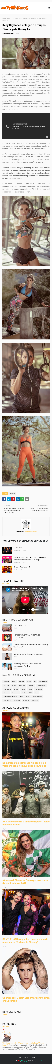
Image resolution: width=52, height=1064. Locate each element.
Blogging (24, 1061)
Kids (36, 693)
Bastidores (7, 700)
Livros (28, 696)
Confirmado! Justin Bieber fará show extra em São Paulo (26, 999)
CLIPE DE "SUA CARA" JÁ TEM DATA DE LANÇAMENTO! (27, 636)
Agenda (21, 681)
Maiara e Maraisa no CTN (22, 567)
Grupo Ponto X (18, 548)
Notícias (14, 18)
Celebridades (43, 681)
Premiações (7, 689)
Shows (29, 681)
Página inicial (6, 18)
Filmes (30, 689)
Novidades (38, 689)
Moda (24, 693)
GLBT (30, 693)
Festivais (22, 685)
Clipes (16, 689)
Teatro (23, 689)
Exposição (17, 700)
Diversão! (31, 685)
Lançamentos (41, 685)
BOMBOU (6, 685)
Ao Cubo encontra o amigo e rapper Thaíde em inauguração (26, 823)
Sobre (26, 1057)
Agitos (14, 685)
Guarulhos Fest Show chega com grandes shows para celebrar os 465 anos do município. (30, 558)
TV (35, 681)
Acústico (26, 700)
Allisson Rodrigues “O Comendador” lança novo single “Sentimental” (31, 646)
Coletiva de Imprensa (10, 696)
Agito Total (6, 1032)
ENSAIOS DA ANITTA (20, 625)
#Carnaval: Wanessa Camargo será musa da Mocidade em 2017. (25, 882)
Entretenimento (8, 34)
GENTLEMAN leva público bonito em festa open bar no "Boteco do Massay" (25, 940)
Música (14, 681)
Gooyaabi (39, 1061)
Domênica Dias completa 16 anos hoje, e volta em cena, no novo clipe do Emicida (24, 764)
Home (19, 1057)
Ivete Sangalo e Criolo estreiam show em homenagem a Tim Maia (27, 665)
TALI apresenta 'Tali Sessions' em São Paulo (28, 654)
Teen (21, 696)
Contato (33, 1057)
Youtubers (35, 700)
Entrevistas (15, 693)
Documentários (37, 696)
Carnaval (6, 693)
